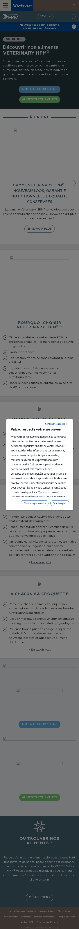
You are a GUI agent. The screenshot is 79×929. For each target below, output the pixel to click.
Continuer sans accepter (56, 423)
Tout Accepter (59, 503)
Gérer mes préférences (35, 503)
